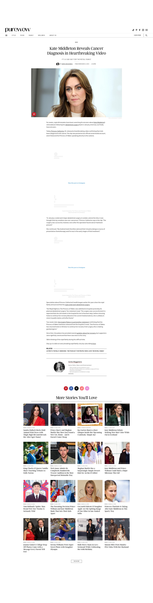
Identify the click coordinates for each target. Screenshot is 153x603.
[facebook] (71, 388)
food (22, 35)
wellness (41, 35)
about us (52, 35)
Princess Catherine (57, 131)
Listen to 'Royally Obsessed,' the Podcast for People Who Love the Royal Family (75, 351)
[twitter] (76, 388)
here (94, 343)
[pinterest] (34, 114)
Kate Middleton (99, 122)
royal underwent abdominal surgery (77, 305)
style (14, 35)
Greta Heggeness (67, 64)
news (76, 42)
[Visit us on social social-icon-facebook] (140, 30)
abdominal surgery (72, 125)
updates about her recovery (86, 333)
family (31, 35)
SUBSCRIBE (137, 35)
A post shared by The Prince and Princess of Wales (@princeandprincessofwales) (76, 211)
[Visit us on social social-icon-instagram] (143, 30)
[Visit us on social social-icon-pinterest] (136, 30)
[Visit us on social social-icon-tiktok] (133, 30)
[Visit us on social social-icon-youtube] (146, 30)
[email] (3, 42)
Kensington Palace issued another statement (73, 322)
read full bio (71, 373)
